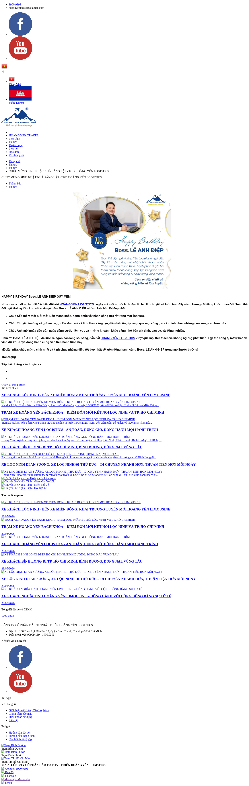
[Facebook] (20, 34)
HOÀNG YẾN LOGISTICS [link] (77, 304)
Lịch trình (14, 138)
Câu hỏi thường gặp (20, 739)
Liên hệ (13, 148)
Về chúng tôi (16, 155)
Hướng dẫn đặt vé (19, 732)
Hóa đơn (14, 151)
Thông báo (15, 183)
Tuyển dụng (16, 145)
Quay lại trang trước (13, 384)
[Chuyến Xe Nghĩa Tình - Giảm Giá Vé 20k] (28, 481)
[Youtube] (20, 58)
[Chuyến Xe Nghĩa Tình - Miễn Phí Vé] (25, 484)
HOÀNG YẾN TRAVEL (24, 135)
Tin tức (13, 142)
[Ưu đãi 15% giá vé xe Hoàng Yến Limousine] (28, 478)
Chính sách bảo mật (20, 713)
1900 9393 (15, 4)
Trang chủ (14, 161)
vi (2, 71)
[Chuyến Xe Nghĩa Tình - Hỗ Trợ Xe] (24, 488)
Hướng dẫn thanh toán (22, 735)
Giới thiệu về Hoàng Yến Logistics (29, 710)
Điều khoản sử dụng (20, 716)
